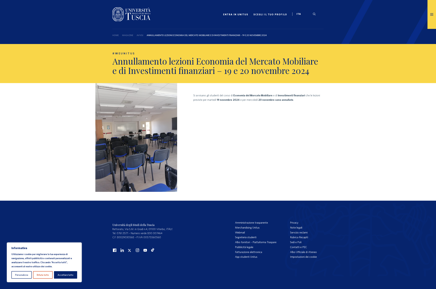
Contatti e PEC (298, 247)
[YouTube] (144, 250)
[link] (300, 14)
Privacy (294, 222)
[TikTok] (153, 250)
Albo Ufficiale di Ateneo (303, 251)
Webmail (240, 232)
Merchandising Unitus (247, 227)
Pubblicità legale (244, 247)
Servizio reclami (299, 232)
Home (115, 35)
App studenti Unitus (246, 256)
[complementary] (44, 262)
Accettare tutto (65, 275)
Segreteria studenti (245, 237)
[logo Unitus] (131, 20)
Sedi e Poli (295, 242)
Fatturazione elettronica (248, 251)
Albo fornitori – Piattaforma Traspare (255, 242)
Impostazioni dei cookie (303, 256)
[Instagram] (137, 250)
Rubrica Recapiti (299, 237)
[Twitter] (129, 250)
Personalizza (21, 275)
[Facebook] (114, 250)
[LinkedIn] (121, 250)
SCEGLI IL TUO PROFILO (270, 14)
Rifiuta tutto (43, 275)
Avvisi (140, 35)
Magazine (127, 35)
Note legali (296, 227)
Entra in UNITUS (235, 14)
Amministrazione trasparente (251, 222)
